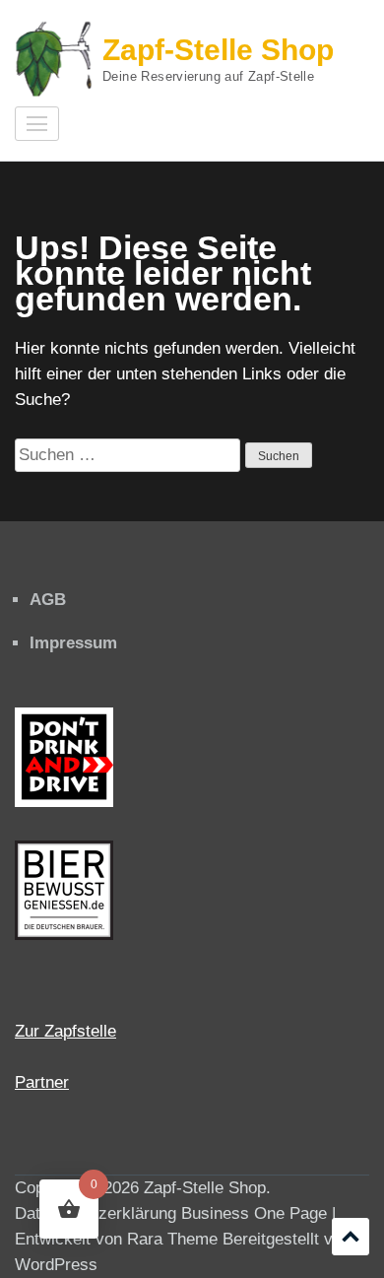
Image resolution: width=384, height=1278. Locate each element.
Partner (42, 1082)
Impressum (73, 643)
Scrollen (350, 1236)
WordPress (56, 1264)
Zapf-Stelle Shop (218, 50)
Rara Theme (172, 1239)
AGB (48, 599)
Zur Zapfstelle (65, 1031)
